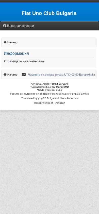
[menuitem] (18, 26)
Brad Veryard (60, 83)
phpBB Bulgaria (47, 98)
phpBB (44, 93)
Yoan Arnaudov (69, 98)
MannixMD (62, 86)
